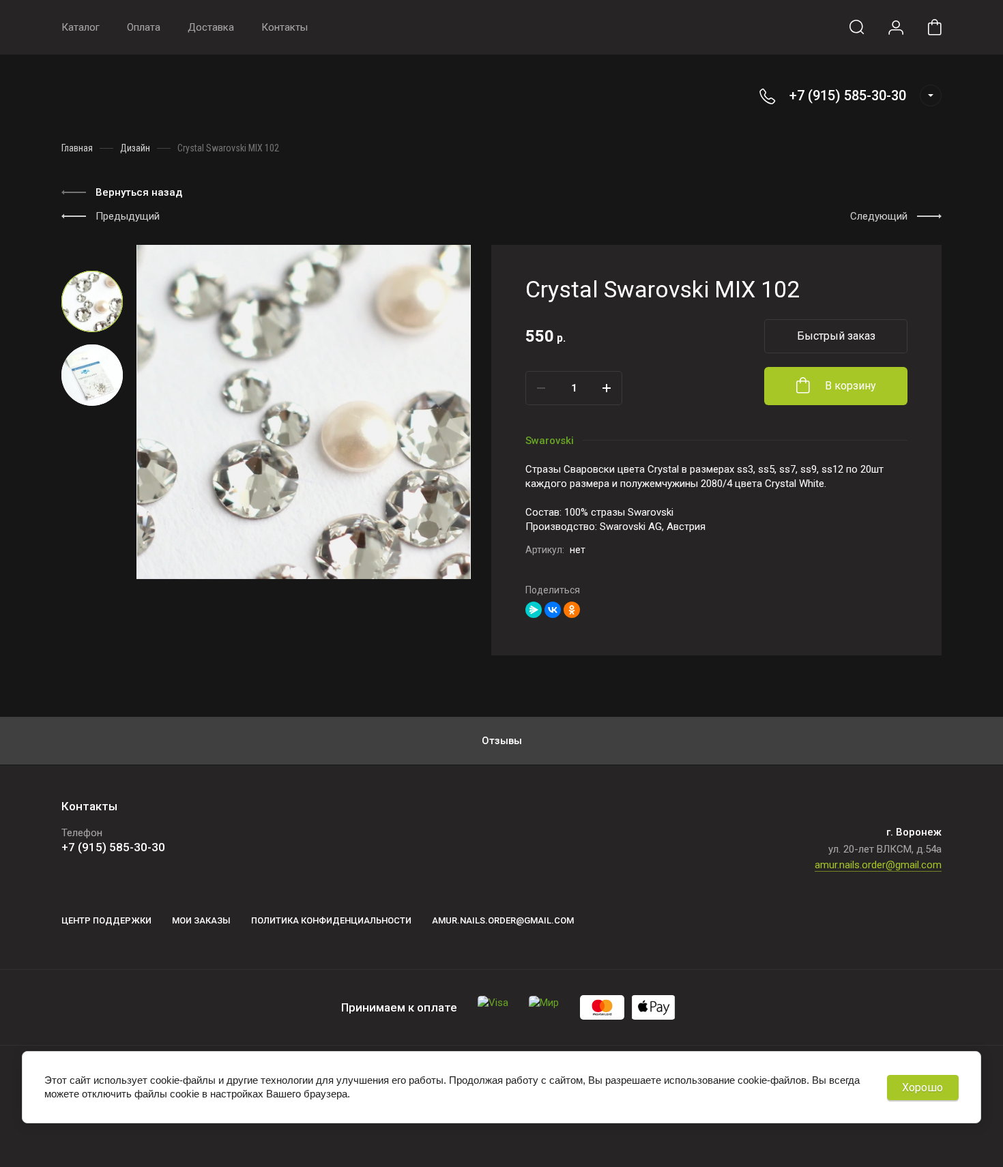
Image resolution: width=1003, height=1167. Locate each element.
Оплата (143, 27)
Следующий (878, 216)
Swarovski (549, 440)
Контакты (284, 27)
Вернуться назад (139, 192)
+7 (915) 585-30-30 (847, 95)
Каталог (80, 27)
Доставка (211, 27)
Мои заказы (201, 920)
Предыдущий (128, 216)
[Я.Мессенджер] (533, 610)
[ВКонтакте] (552, 610)
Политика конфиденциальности (331, 920)
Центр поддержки (106, 920)
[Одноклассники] (572, 610)
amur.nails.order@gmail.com (878, 865)
